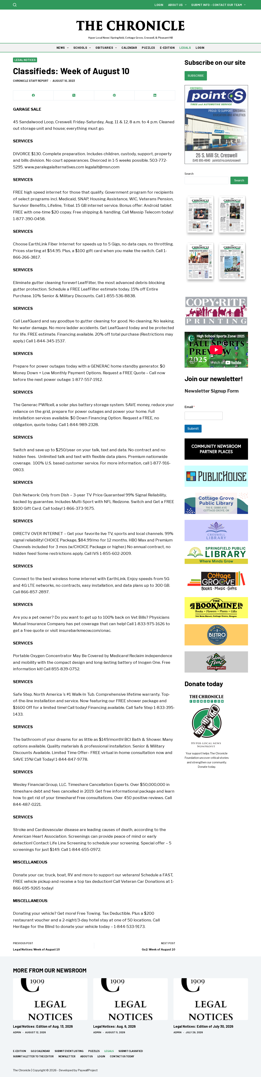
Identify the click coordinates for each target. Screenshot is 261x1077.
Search (189, 173)
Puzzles (94, 1051)
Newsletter (66, 1056)
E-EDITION (167, 47)
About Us (175, 4)
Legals (109, 1051)
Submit (193, 428)
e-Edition (19, 1051)
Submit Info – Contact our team (216, 4)
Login (159, 4)
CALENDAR (129, 47)
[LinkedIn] (155, 95)
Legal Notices (25, 60)
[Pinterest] (114, 95)
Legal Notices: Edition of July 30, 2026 (203, 1026)
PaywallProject (88, 1070)
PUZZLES (148, 47)
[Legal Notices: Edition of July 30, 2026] (210, 999)
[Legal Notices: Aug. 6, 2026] (130, 999)
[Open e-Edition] (216, 237)
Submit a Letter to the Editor (33, 1056)
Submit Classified (130, 1051)
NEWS (61, 47)
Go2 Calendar (40, 1051)
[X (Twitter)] (74, 95)
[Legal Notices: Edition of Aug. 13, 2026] (50, 999)
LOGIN (200, 47)
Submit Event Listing (69, 1051)
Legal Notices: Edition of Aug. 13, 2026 (43, 1026)
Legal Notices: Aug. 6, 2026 (114, 1026)
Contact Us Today (122, 1056)
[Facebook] (33, 95)
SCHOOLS (80, 47)
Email (190, 407)
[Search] (14, 4)
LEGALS (185, 47)
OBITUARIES (104, 47)
